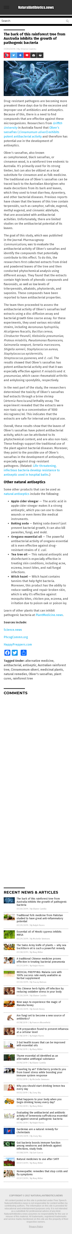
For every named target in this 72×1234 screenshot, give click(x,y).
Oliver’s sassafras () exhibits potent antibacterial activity (31, 132)
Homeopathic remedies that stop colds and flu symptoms (42, 1173)
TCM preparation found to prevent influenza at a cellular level (42, 1030)
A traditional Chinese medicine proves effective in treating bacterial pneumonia (41, 960)
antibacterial (12, 665)
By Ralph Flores (37, 925)
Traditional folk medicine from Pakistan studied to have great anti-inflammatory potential (40, 918)
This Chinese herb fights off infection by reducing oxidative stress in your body (40, 990)
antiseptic (29, 665)
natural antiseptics (16, 494)
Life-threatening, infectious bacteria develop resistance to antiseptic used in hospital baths (32, 470)
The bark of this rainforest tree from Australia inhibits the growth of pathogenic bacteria (42, 902)
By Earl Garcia (36, 1152)
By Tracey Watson (38, 982)
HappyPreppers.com (18, 644)
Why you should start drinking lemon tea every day (41, 1087)
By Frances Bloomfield (40, 1022)
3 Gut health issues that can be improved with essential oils (41, 1044)
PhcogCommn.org (16, 637)
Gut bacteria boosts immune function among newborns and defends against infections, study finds (39, 1146)
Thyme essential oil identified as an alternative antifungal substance (37, 1057)
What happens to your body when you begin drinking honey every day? (39, 1101)
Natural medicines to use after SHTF (38, 1159)
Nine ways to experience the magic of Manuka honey (39, 1003)
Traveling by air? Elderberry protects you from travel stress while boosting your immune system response (41, 1072)
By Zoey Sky (35, 1092)
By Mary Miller (36, 952)
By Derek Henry (37, 1009)
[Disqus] (36, 744)
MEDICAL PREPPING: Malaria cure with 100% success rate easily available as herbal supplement (39, 975)
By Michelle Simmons (40, 939)
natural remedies (15, 674)
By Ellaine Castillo (38, 909)
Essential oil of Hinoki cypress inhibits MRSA (39, 933)
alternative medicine (39, 661)
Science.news (13, 629)
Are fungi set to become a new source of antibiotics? (41, 1017)
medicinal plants (51, 669)
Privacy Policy (36, 1226)
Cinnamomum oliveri (25, 669)
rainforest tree (23, 678)
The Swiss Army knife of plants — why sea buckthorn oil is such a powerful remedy (41, 947)
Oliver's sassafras (41, 674)
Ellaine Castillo (28, 48)
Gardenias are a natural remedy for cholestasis (37, 1131)
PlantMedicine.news (49, 615)
